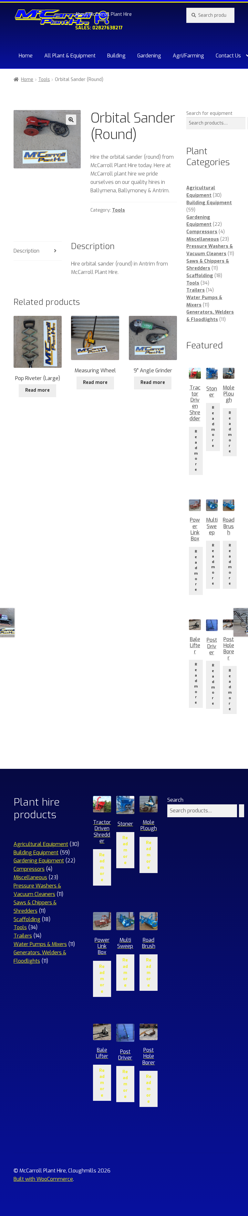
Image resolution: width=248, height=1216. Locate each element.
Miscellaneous (202, 239)
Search (175, 800)
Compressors (201, 232)
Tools (44, 79)
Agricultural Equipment (41, 844)
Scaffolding (199, 276)
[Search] (241, 811)
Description (26, 250)
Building (116, 55)
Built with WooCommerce (43, 1179)
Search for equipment (209, 113)
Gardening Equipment (39, 860)
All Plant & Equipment (70, 55)
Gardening (149, 55)
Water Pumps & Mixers (40, 944)
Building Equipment (209, 203)
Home (26, 55)
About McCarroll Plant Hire (103, 14)
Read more (37, 390)
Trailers (195, 290)
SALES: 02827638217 (99, 28)
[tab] (38, 251)
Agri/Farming (188, 55)
